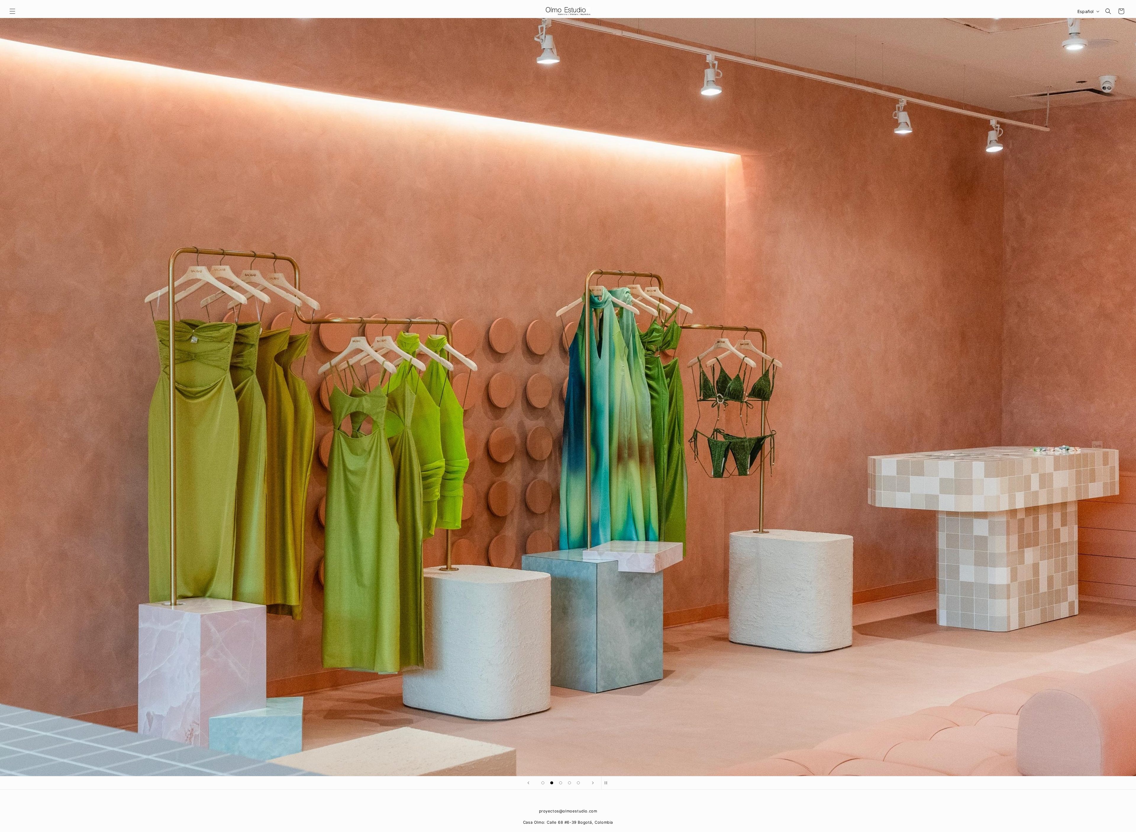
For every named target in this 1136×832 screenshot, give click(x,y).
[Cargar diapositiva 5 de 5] (578, 782)
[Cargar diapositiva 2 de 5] (551, 782)
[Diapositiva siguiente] (592, 782)
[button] (12, 11)
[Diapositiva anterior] (528, 782)
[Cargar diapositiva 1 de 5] (542, 782)
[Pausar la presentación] (607, 782)
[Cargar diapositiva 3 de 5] (560, 782)
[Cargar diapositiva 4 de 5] (569, 782)
